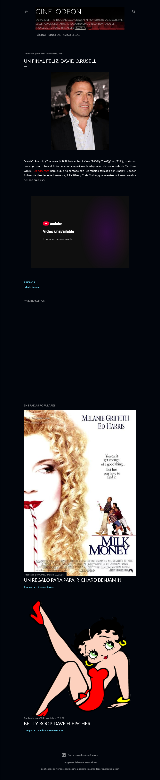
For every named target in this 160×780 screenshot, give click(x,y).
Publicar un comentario (50, 730)
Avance (35, 287)
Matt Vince (91, 762)
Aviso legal (71, 34)
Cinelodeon (59, 11)
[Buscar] (134, 11)
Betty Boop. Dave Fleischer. (58, 723)
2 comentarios (45, 586)
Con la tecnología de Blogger (83, 754)
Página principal (48, 34)
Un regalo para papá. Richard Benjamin (72, 580)
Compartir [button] (29, 281)
